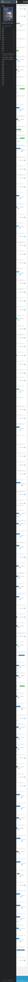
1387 (3, 66)
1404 (3, 28)
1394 (3, 46)
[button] (8, 14)
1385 (3, 70)
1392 (3, 50)
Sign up (9, 2)
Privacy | (19, 980)
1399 (3, 37)
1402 (3, 31)
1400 (3, 35)
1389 (3, 62)
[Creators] (8, 981)
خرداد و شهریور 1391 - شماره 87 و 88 (8, 57)
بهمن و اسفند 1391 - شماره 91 (8, 53)
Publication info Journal (7, 23)
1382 (3, 75)
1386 (3, 68)
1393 (3, 48)
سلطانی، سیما (17, 141)
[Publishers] (10, 981)
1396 (3, 42)
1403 (3, 29)
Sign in (5, 2)
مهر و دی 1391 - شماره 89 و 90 (8, 55)
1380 (3, 79)
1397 (3, 40)
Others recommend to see (21, 38)
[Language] (24, 1)
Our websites (23, 980)
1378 (3, 82)
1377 (3, 84)
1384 (3, 71)
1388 (3, 64)
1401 (3, 33)
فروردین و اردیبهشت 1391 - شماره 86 (8, 59)
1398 (3, 39)
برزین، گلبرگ (20, 131)
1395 (3, 44)
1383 (3, 73)
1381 (3, 77)
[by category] (4, 981)
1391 (3, 51)
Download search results (23, 5)
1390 (3, 60)
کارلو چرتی (21, 505)
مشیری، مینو (16, 668)
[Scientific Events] (12, 981)
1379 (3, 81)
